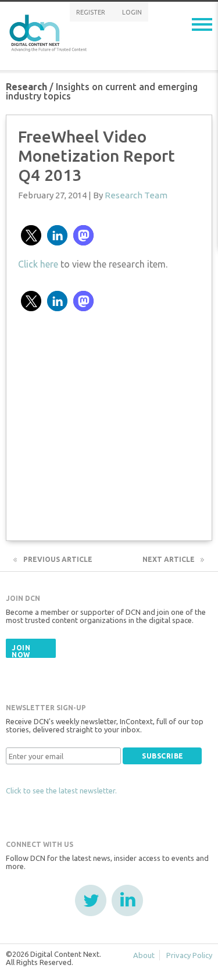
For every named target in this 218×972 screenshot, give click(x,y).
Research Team (136, 195)
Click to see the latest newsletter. (61, 790)
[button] (31, 235)
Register (90, 12)
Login (132, 12)
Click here (38, 264)
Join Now (21, 651)
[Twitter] (90, 900)
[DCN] (49, 31)
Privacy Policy (189, 955)
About (144, 955)
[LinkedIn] (127, 900)
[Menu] (202, 24)
